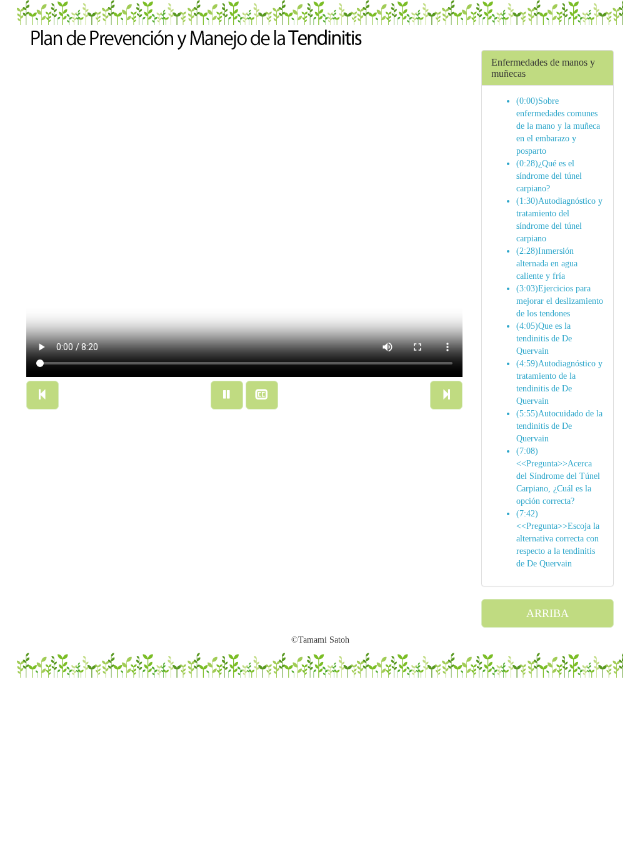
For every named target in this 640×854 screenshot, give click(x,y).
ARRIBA (547, 613)
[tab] (548, 68)
